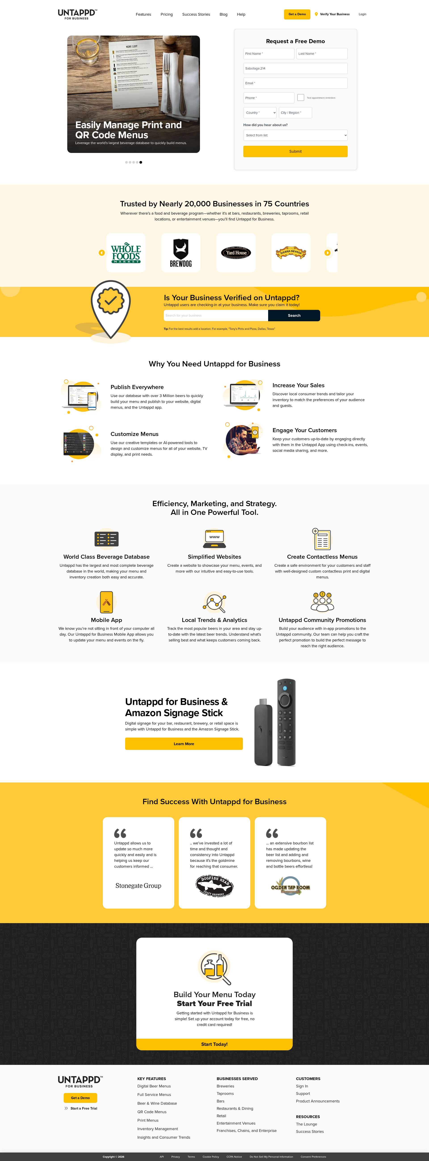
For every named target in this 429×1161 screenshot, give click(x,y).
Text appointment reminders (321, 98)
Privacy (175, 1157)
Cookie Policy (211, 1157)
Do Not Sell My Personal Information (271, 1157)
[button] (143, 14)
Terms (191, 1157)
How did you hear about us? (265, 124)
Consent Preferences (313, 1157)
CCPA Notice (234, 1157)
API (162, 1157)
